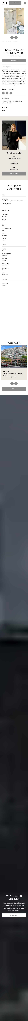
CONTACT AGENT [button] (14, 173)
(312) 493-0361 (14, 163)
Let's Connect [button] (15, 3)
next (16, 37)
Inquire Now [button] (14, 60)
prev (12, 37)
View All (14, 388)
